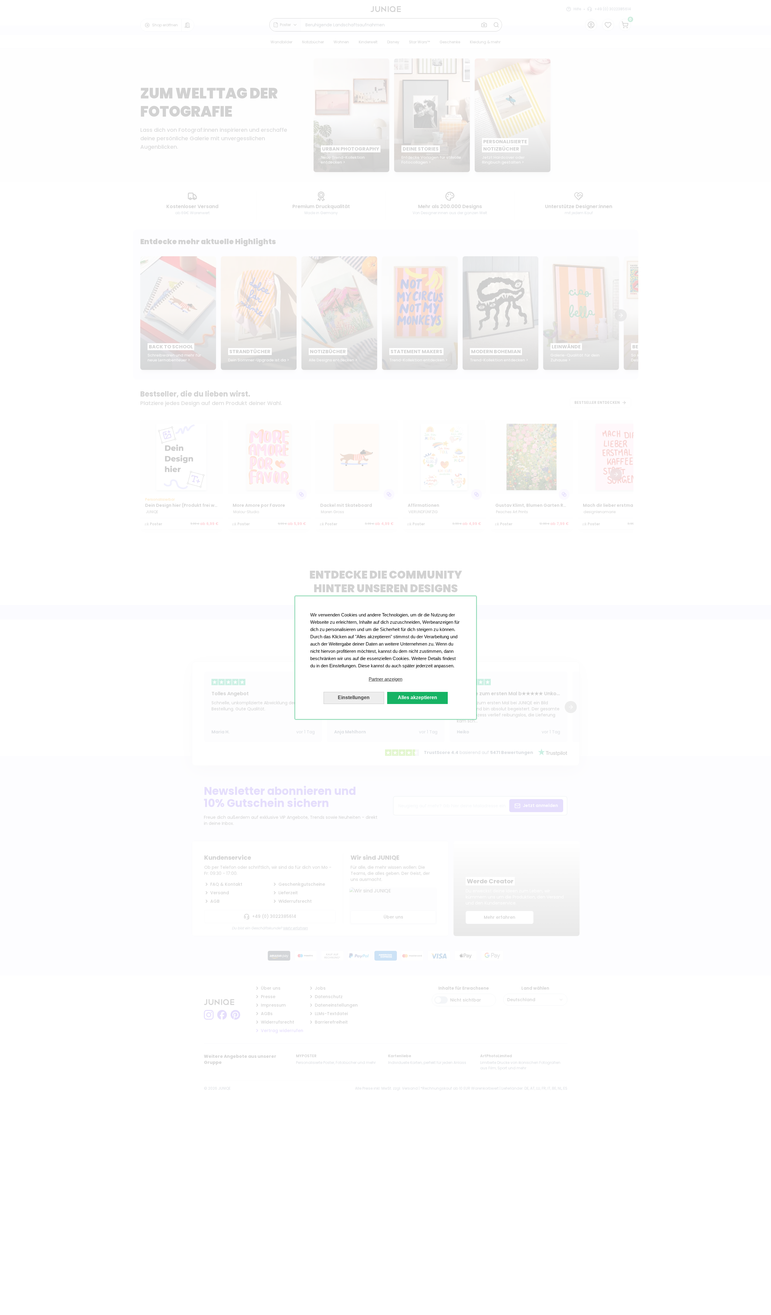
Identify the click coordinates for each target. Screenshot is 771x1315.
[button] (385, 679)
